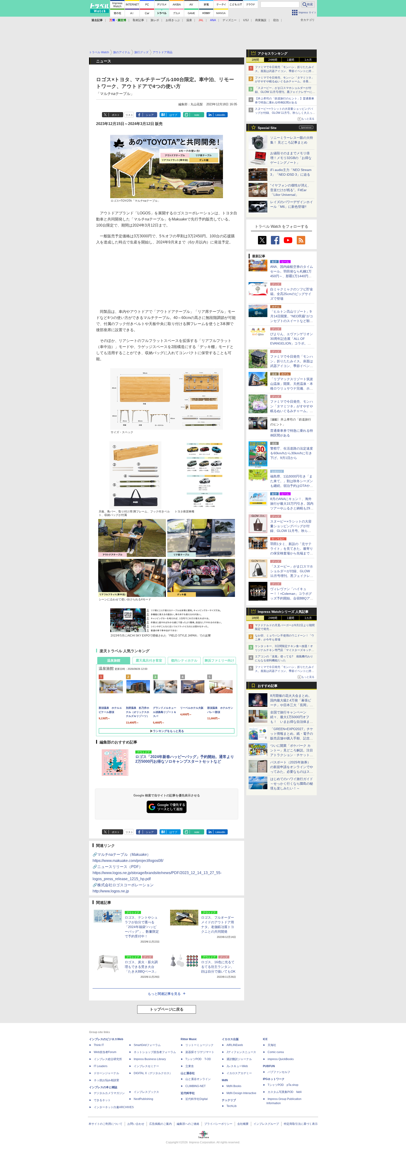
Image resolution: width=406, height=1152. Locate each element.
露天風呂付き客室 (149, 660)
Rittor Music (189, 1039)
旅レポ (155, 20)
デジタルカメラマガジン (109, 1093)
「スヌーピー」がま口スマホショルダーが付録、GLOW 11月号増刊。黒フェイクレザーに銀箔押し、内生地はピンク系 (285, 92)
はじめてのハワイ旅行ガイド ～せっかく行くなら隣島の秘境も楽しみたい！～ (291, 783)
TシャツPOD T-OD (198, 1059)
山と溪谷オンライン (198, 1079)
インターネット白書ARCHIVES (114, 1107)
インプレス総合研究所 (108, 1059)
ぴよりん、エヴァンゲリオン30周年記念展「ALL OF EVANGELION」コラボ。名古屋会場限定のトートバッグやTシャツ (291, 343)
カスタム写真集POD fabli (285, 1092)
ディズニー (230, 20)
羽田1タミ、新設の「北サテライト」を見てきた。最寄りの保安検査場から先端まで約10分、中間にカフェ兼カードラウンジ (291, 553)
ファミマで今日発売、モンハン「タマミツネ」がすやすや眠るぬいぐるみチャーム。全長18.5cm (284, 81)
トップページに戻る (166, 1009)
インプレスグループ (266, 1123)
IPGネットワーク (274, 1079)
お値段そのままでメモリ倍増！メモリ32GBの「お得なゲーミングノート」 (291, 157)
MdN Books (233, 1086)
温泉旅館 (113, 660)
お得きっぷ (173, 20)
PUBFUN (269, 1066)
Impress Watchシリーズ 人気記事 (283, 612)
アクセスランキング (272, 53)
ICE (265, 1039)
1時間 (255, 59)
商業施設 (260, 20)
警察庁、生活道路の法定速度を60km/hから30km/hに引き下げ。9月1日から (291, 453)
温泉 (189, 20)
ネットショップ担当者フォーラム (155, 1052)
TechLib (231, 1106)
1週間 (290, 59)
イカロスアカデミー (239, 1073)
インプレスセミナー (146, 1066)
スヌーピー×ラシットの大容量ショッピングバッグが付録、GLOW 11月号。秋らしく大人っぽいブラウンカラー (285, 112)
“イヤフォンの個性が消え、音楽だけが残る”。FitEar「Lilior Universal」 (290, 190)
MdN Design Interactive (241, 1093)
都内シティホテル (184, 660)
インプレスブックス (146, 1092)
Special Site (267, 128)
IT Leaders (100, 1066)
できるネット (102, 1100)
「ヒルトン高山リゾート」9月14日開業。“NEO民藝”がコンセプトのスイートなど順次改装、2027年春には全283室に (291, 321)
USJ (246, 20)
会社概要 (243, 1123)
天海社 (272, 1045)
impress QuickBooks (281, 1059)
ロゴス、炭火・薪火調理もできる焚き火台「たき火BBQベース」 (141, 966)
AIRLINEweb (234, 1045)
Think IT (99, 1045)
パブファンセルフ (279, 1072)
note (196, 115)
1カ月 (308, 59)
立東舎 (189, 1066)
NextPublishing (143, 1099)
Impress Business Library (150, 1059)
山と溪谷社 (188, 1073)
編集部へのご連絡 (188, 1123)
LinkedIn (220, 115)
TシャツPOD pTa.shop (283, 1085)
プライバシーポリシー (218, 1123)
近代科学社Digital (196, 1099)
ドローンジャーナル (106, 1073)
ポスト (116, 115)
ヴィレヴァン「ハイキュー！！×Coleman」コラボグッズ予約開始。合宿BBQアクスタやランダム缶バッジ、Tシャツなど (291, 598)
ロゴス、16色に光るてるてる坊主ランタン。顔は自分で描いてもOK (218, 966)
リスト (129, 115)
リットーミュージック (199, 1045)
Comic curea (276, 1052)
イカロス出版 (230, 1039)
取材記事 (138, 20)
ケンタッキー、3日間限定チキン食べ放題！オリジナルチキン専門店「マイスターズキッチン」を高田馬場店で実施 (284, 650)
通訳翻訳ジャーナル (239, 1059)
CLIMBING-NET (195, 1086)
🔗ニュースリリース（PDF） (157, 873)
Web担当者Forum (105, 1052)
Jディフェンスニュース (241, 1052)
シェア (150, 115)
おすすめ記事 (267, 686)
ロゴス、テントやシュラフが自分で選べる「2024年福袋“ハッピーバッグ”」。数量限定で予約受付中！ (142, 927)
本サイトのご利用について (105, 1123)
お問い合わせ (135, 1123)
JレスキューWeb (237, 1066)
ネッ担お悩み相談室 (106, 1080)
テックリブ (229, 1100)
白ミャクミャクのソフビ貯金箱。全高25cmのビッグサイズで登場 (291, 293)
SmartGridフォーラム (147, 1045)
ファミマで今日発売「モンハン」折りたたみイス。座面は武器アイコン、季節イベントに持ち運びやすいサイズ (284, 71)
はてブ (173, 115)
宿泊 (276, 20)
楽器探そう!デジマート (199, 1052)
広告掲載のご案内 (160, 1123)
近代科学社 (188, 1093)
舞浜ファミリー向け (219, 660)
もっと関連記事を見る (164, 994)
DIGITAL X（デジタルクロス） (153, 1073)
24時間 (272, 59)
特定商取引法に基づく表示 (301, 1123)
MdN (225, 1080)
